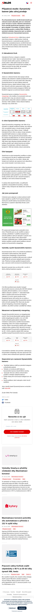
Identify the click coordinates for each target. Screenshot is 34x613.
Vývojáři (18, 592)
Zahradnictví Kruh (14, 37)
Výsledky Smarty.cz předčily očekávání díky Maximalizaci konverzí (14, 471)
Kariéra (13, 592)
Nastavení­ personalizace (20, 594)
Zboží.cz (28, 574)
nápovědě (7, 388)
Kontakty (9, 594)
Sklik (23, 15)
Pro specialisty (16, 479)
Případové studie (16, 15)
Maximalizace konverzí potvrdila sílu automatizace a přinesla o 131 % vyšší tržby (16, 521)
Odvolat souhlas (17, 597)
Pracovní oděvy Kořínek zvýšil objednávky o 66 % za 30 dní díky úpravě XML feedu (17, 568)
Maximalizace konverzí (17, 476)
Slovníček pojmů (26, 592)
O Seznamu (6, 592)
